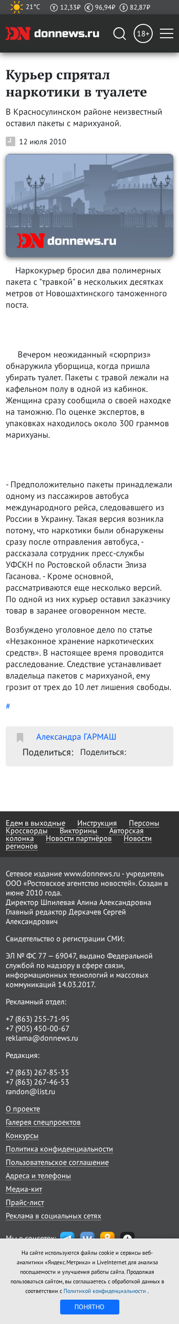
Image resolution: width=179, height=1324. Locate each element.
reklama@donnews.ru (42, 1038)
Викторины (78, 830)
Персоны (144, 823)
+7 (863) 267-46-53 (37, 1082)
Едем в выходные (35, 823)
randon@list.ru (30, 1091)
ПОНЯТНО (89, 1306)
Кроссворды (27, 830)
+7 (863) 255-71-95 (38, 1018)
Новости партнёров (79, 838)
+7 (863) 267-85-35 (37, 1072)
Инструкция (97, 823)
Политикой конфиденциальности (105, 1290)
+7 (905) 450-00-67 (38, 1028)
